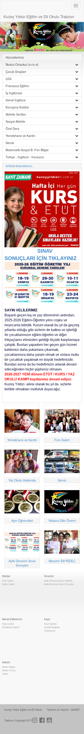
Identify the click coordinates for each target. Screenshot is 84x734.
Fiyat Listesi (8, 623)
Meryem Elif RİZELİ (62, 561)
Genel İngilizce (16, 100)
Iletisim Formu (9, 670)
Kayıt (47, 619)
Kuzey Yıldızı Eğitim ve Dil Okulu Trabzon (38, 16)
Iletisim (6, 662)
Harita (5, 673)
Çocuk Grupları (16, 71)
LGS (8, 79)
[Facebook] (42, 721)
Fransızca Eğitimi (17, 86)
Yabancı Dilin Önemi (62, 520)
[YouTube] (49, 721)
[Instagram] (34, 721)
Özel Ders (12, 128)
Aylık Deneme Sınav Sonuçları (22, 563)
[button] (6, 37)
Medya (6, 576)
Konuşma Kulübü (17, 107)
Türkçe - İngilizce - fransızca (25, 157)
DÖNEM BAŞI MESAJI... (20, 166)
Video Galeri (8, 584)
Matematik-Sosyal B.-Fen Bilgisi (27, 150)
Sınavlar (49, 576)
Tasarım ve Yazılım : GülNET (63, 709)
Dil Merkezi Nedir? (11, 627)
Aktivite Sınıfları (16, 114)
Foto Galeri (62, 440)
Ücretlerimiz (49, 630)
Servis (10, 143)
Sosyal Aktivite (15, 121)
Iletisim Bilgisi (8, 666)
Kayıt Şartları (50, 623)
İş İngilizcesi (14, 93)
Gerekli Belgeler (52, 627)
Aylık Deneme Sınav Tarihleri (58, 580)
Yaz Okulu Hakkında (22, 480)
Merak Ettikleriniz (12, 619)
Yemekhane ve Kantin (20, 135)
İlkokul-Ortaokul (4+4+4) (22, 64)
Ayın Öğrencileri (22, 520)
